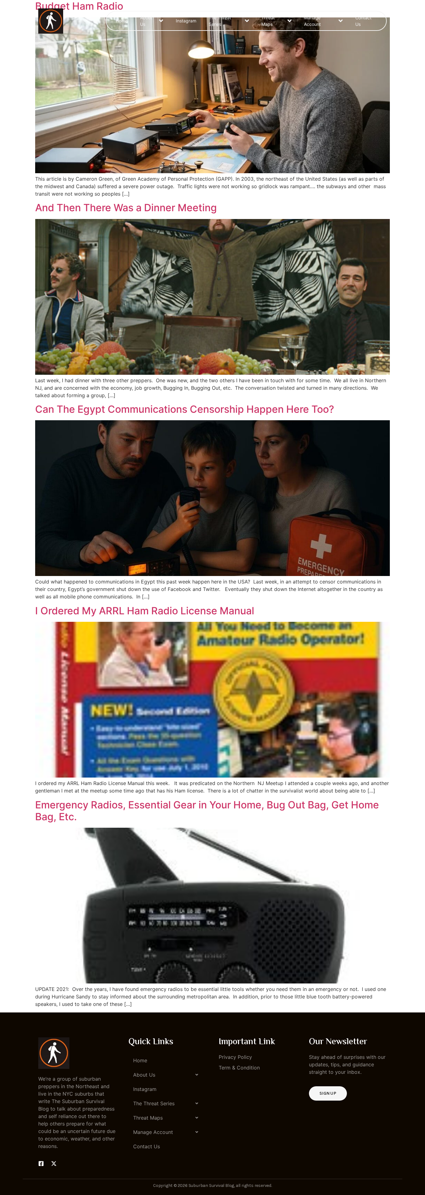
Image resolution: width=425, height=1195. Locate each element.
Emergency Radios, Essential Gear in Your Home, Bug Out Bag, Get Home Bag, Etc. (207, 811)
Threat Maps (268, 21)
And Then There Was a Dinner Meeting (126, 208)
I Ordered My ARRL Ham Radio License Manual (144, 611)
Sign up (328, 1093)
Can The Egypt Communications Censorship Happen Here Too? (184, 409)
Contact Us (363, 21)
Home (122, 20)
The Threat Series (220, 21)
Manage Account (312, 21)
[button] (167, 1075)
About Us (146, 21)
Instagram (186, 20)
